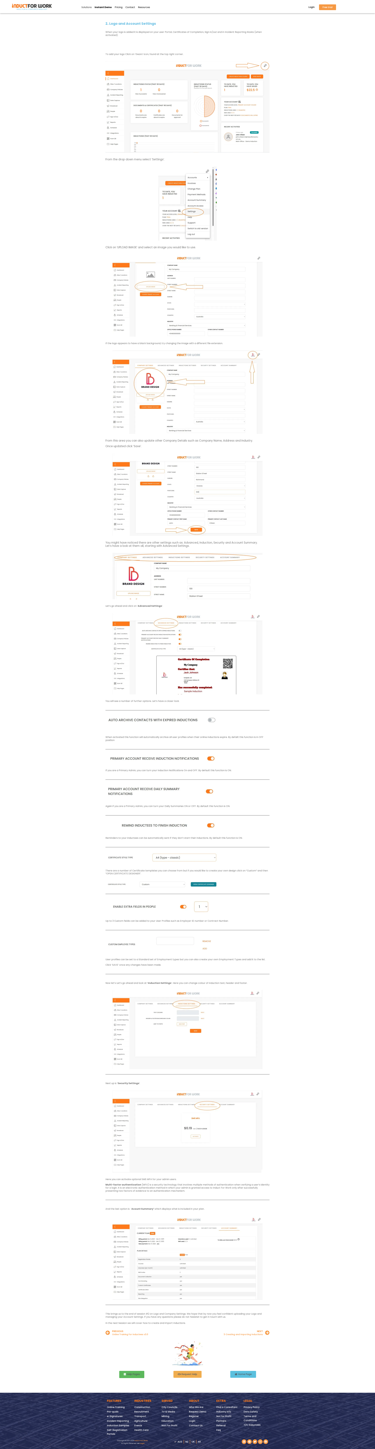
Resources (144, 7)
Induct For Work (141, 1440)
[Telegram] (249, 1441)
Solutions (86, 7)
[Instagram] (260, 1441)
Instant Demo (103, 7)
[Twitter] (255, 1441)
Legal (142, 1443)
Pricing (118, 7)
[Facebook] (265, 1441)
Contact (130, 7)
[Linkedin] (244, 1441)
